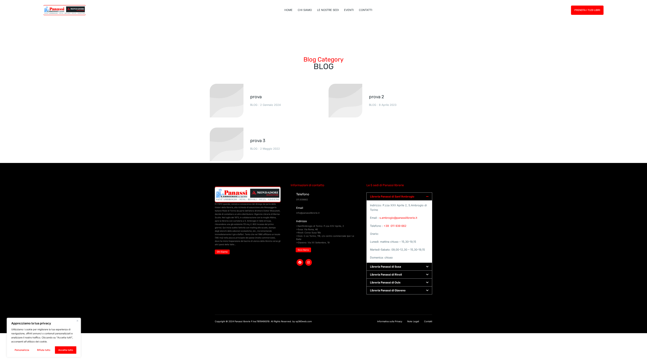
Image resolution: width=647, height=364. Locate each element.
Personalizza (22, 349)
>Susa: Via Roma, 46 (307, 229)
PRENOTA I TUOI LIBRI (587, 10)
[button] (399, 196)
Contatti (428, 321)
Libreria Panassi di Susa (385, 266)
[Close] (77, 321)
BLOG (253, 105)
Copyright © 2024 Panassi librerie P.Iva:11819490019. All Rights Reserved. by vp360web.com (263, 321)
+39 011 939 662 (394, 226)
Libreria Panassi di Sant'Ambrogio (392, 196)
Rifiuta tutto (43, 349)
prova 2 (376, 96)
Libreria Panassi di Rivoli (386, 274)
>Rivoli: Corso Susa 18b (308, 232)
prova (256, 96)
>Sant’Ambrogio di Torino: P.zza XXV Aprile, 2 (320, 226)
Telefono (302, 194)
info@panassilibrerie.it (307, 212)
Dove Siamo (303, 250)
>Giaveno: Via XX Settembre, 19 (313, 242)
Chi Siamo (222, 251)
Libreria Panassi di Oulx (385, 282)
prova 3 (257, 140)
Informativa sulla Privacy (389, 321)
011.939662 (302, 199)
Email (299, 207)
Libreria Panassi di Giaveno (388, 290)
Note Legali (413, 321)
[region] (44, 337)
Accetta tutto (65, 349)
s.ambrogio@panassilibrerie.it (398, 217)
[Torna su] (641, 358)
